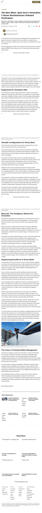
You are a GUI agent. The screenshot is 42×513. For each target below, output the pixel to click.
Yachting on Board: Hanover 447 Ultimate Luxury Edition (33, 399)
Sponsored (4, 9)
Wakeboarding (29, 497)
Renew (3, 490)
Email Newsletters (22, 488)
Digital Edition (4, 492)
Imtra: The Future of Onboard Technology (13, 414)
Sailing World (29, 492)
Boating (28, 488)
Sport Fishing (29, 495)
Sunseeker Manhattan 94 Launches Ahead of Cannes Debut (29, 455)
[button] (29, 26)
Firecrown (26, 504)
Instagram (20, 492)
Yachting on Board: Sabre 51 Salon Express (33, 414)
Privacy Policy (12, 488)
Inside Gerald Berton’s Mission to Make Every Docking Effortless (13, 399)
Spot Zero (9, 46)
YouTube (20, 495)
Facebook (20, 490)
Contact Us (12, 492)
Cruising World (29, 490)
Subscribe (3, 488)
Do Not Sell (12, 499)
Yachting (28, 499)
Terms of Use (12, 490)
